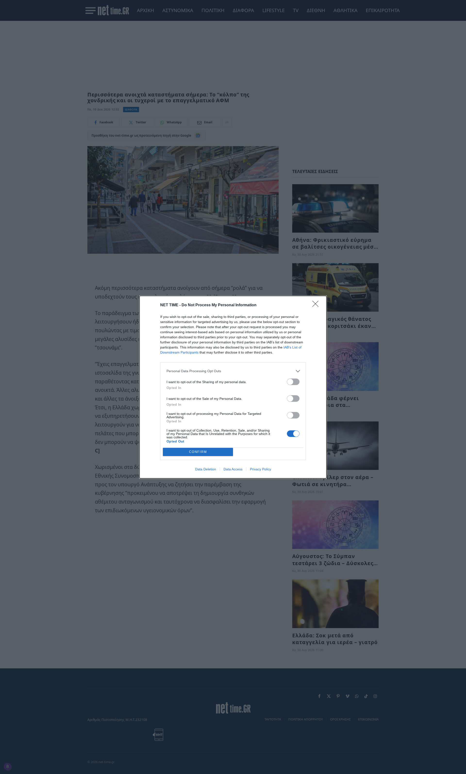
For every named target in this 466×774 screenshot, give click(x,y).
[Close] (317, 305)
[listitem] (233, 371)
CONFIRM (198, 452)
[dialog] (233, 387)
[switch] (293, 382)
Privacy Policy (260, 469)
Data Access (233, 469)
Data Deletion (205, 469)
